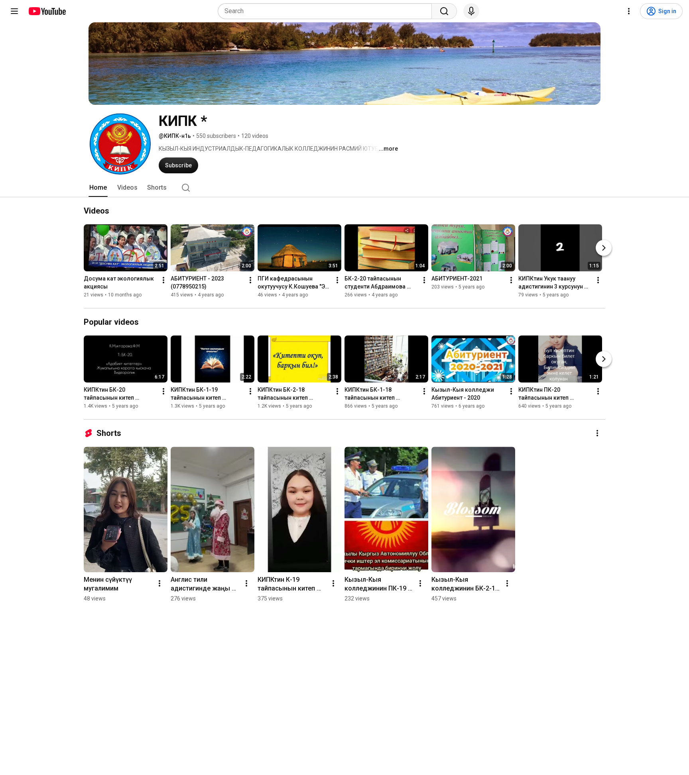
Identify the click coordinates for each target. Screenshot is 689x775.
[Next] (604, 248)
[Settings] (629, 11)
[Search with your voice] (471, 11)
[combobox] (327, 11)
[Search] (444, 11)
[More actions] (163, 280)
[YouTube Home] (46, 11)
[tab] (98, 187)
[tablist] (344, 187)
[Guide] (14, 11)
